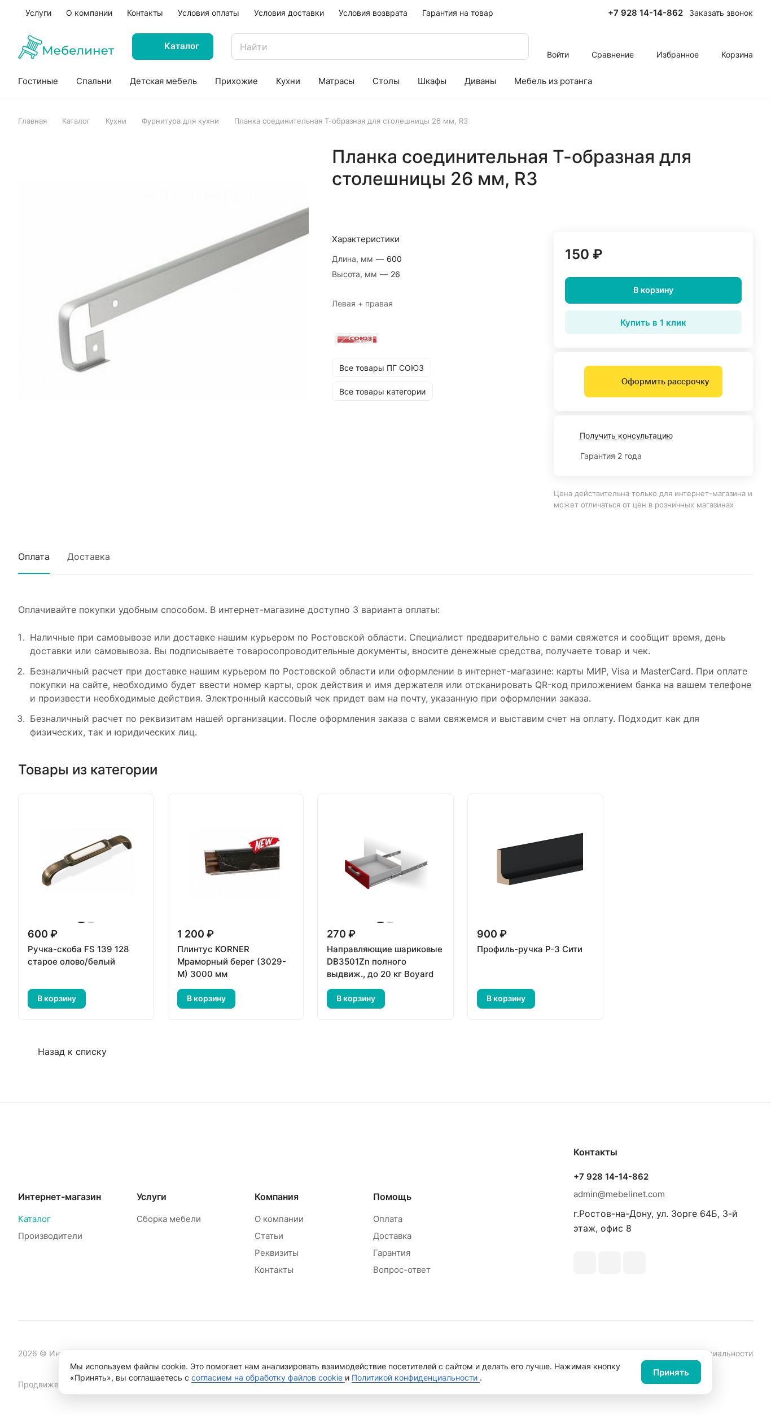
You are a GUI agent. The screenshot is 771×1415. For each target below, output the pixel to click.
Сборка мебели (169, 1219)
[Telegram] (584, 1262)
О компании (279, 1219)
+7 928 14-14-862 (645, 13)
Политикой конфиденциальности (416, 1377)
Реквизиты (277, 1252)
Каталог (34, 1219)
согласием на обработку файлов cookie (268, 1377)
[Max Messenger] (634, 1262)
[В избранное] (691, 202)
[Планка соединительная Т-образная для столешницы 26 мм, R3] (163, 291)
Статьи (269, 1235)
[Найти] (515, 46)
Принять (671, 1372)
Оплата (34, 556)
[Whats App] (609, 1262)
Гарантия (391, 1252)
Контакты (274, 1269)
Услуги (152, 1196)
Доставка (88, 556)
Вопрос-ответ (402, 1269)
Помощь (392, 1196)
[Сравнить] (717, 202)
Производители (50, 1235)
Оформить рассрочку (665, 381)
